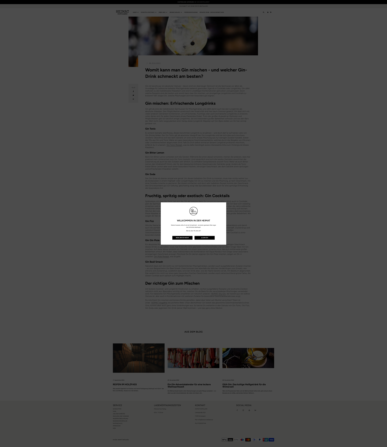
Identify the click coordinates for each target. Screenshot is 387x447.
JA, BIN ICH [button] (204, 237)
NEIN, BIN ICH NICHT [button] (182, 237)
